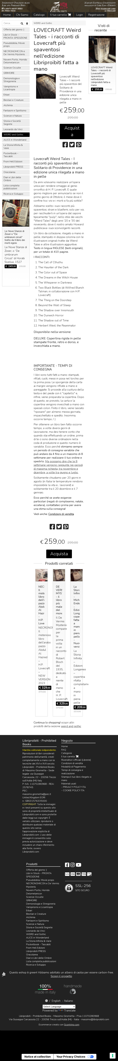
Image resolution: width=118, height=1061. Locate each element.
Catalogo (39, 15)
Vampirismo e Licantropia (11, 88)
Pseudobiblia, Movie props (14, 44)
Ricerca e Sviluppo (13, 194)
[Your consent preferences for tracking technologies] (113, 1056)
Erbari (7, 94)
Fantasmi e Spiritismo (15, 110)
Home (7, 15)
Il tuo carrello (59, 15)
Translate (70, 1010)
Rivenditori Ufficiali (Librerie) (76, 760)
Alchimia (8, 105)
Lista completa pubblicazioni (11, 187)
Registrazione (96, 15)
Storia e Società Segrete (12, 122)
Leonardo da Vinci (13, 129)
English (56, 1001)
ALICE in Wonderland (15, 140)
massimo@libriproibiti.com (95, 1019)
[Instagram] (72, 866)
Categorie (66, 753)
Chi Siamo (22, 15)
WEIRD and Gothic (43, 23)
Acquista (72, 131)
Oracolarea (9, 172)
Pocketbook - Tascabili (11, 155)
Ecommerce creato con (59, 1024)
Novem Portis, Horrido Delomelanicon (15, 61)
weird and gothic (71, 726)
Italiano (68, 1001)
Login (79, 15)
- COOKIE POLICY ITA (73, 790)
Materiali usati (68, 783)
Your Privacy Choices (70, 1056)
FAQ (63, 749)
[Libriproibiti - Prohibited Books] (59, 9)
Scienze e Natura (13, 115)
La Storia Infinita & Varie (13, 146)
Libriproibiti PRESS (13, 166)
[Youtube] (78, 866)
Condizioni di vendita (61, 514)
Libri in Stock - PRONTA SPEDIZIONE (15, 36)
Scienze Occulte (12, 67)
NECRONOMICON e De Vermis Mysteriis (14, 53)
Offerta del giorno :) (14, 29)
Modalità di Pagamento (73, 766)
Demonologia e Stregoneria (12, 80)
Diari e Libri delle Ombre (12, 179)
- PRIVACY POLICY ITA (73, 787)
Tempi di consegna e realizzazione (72, 771)
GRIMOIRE (9, 73)
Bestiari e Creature (14, 100)
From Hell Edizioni (13, 161)
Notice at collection (37, 1056)
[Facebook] (67, 866)
